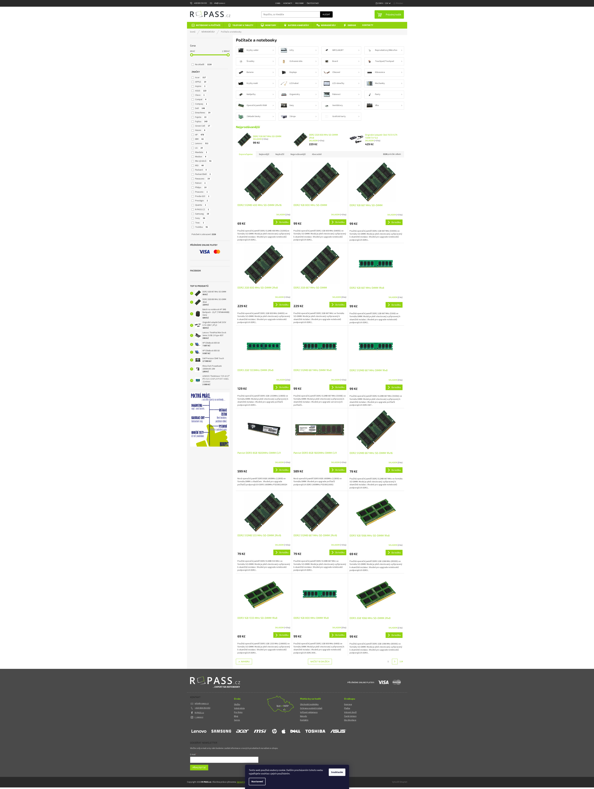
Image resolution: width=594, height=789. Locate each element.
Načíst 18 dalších (319, 661)
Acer (200, 77)
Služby (237, 704)
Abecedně (317, 154)
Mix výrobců (203, 161)
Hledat (326, 14)
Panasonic (202, 178)
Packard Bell (203, 174)
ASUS (200, 90)
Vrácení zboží (350, 712)
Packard (201, 169)
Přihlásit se (199, 767)
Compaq (201, 104)
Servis (237, 720)
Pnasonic (201, 192)
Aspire (200, 86)
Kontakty (287, 3)
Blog (236, 716)
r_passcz (199, 717)
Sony (200, 218)
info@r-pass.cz (202, 703)
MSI (199, 165)
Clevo (200, 95)
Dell (200, 108)
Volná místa (239, 708)
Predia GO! (202, 196)
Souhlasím (337, 772)
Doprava (348, 704)
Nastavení (257, 781)
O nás (277, 3)
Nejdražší (279, 154)
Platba (347, 708)
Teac (199, 222)
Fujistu (200, 117)
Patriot (200, 183)
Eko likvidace (350, 720)
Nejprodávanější (298, 154)
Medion (200, 156)
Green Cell (202, 125)
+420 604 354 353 (202, 708)
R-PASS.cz (199, 712)
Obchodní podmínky (309, 704)
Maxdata (201, 152)
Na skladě (203, 64)
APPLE (200, 81)
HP (199, 134)
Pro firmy (238, 712)
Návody (303, 716)
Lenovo (201, 143)
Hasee (200, 130)
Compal (200, 99)
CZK (386, 3)
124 (401, 661)
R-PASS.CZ (202, 209)
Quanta (200, 205)
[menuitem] (205, 25)
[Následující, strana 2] (395, 661)
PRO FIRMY (299, 3)
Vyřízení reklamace (309, 712)
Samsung (202, 213)
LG (199, 148)
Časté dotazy (313, 3)
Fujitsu (201, 121)
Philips (200, 187)
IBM (199, 139)
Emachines (202, 112)
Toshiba (201, 227)
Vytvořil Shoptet (399, 782)
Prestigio (201, 200)
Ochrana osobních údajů (311, 708)
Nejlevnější (264, 154)
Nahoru (245, 661)
